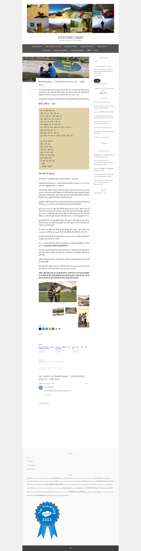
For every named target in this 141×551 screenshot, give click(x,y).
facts (43, 481)
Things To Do (58, 492)
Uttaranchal (61, 495)
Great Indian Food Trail (53, 46)
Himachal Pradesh (92, 481)
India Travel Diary (67, 484)
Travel (72, 491)
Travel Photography (60, 50)
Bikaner (52, 478)
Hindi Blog (57, 362)
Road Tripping (99, 488)
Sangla (105, 488)
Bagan (42, 478)
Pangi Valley (54, 488)
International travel (86, 484)
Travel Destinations (87, 46)
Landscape (94, 484)
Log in (28, 457)
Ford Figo (56, 481)
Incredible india (37, 46)
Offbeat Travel (44, 488)
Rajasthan (80, 488)
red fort (84, 488)
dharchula (108, 478)
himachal (84, 481)
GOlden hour (62, 481)
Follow (97, 80)
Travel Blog (80, 492)
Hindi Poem (62, 362)
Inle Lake (74, 484)
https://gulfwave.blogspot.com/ (63, 390)
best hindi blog (49, 362)
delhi (95, 478)
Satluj (108, 488)
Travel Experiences (106, 492)
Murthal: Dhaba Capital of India (102, 102)
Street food (51, 492)
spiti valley (45, 492)
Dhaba (104, 478)
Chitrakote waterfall (83, 478)
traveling (32, 495)
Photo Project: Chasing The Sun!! (102, 127)
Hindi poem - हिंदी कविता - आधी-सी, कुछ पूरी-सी (104, 112)
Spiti (40, 492)
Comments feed (31, 465)
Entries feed (30, 461)
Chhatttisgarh (76, 478)
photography (66, 488)
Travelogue (40, 495)
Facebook (104, 143)
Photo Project (74, 488)
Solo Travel (36, 492)
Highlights (79, 481)
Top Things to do (65, 492)
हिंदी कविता (44, 362)
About (96, 50)
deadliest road (90, 478)
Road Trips (46, 50)
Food (46, 481)
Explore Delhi (39, 481)
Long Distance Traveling (103, 484)
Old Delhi (49, 488)
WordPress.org (31, 469)
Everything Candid (70, 37)
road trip (90, 487)
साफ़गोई (88, 50)
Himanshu (32, 484)
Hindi (54, 362)
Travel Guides (101, 46)
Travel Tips (48, 495)
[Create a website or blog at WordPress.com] (70, 548)
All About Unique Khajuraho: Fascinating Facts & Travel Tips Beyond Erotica (50, 368)
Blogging (57, 478)
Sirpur (32, 492)
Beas (49, 478)
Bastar (46, 478)
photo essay (59, 488)
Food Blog (50, 481)
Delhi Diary (99, 478)
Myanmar (34, 488)
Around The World (70, 46)
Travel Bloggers (97, 492)
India (61, 484)
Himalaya (100, 481)
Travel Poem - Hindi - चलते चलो (101, 137)
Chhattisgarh (69, 478)
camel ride (63, 478)
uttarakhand (55, 495)
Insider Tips (79, 484)
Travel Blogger (88, 492)
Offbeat (38, 488)
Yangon (67, 495)
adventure (30, 478)
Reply (86, 383)
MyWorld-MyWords (77, 50)
